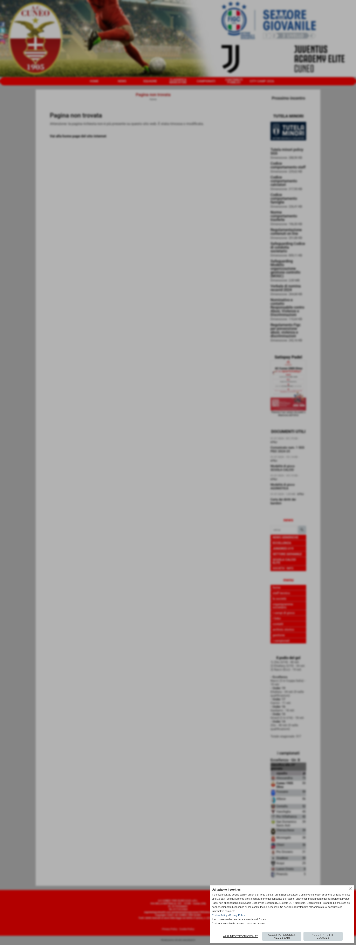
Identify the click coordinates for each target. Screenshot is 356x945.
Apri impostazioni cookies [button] (240, 936)
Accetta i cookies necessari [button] (282, 936)
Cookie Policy (219, 915)
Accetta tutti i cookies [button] (323, 936)
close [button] (350, 888)
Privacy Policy (237, 915)
